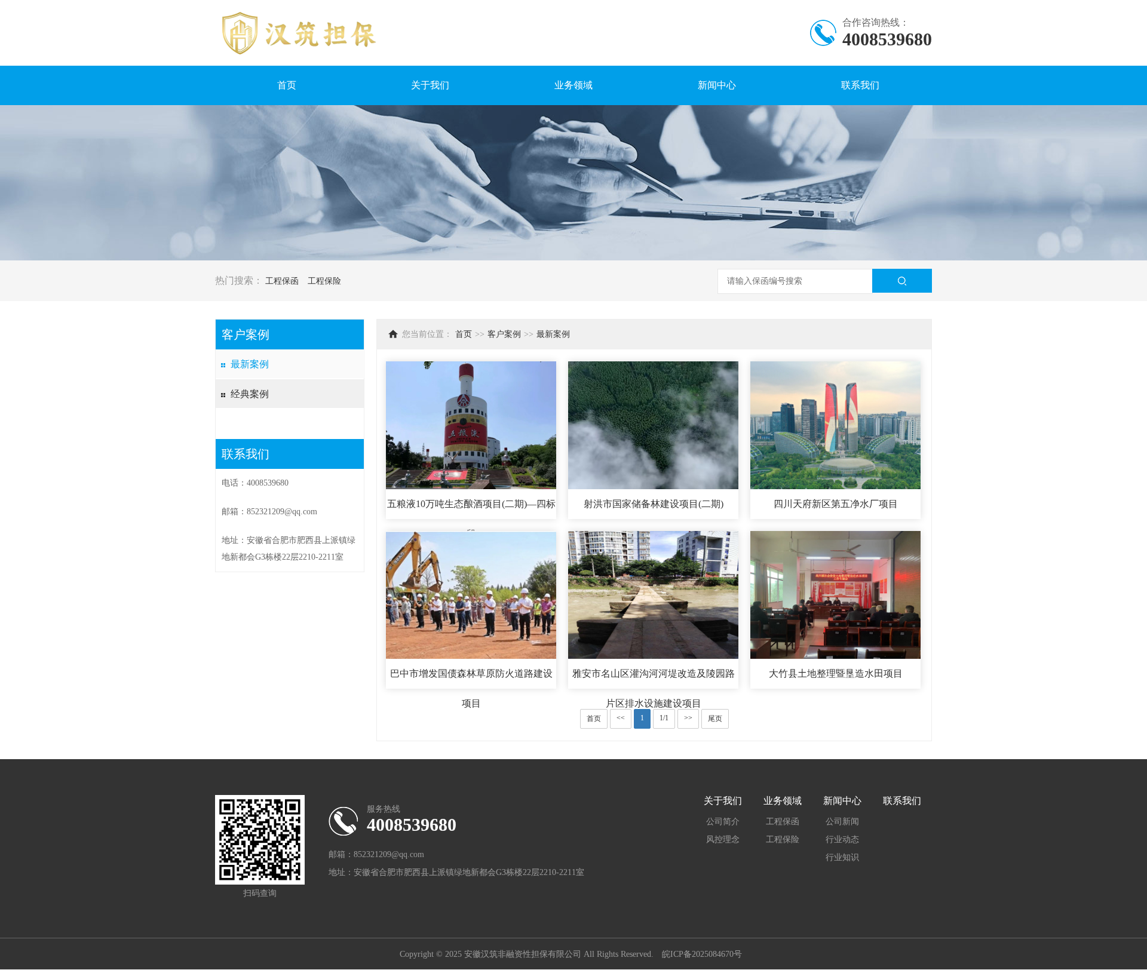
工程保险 (324, 281)
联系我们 (860, 85)
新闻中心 (717, 85)
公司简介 (723, 821)
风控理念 (723, 839)
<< (621, 718)
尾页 (715, 718)
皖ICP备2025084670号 (702, 954)
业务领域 (573, 85)
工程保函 (282, 281)
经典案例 (250, 394)
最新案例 (250, 364)
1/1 (664, 718)
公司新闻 (842, 821)
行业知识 (842, 857)
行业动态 (842, 839)
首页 (286, 85)
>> (688, 718)
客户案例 (504, 334)
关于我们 (430, 85)
